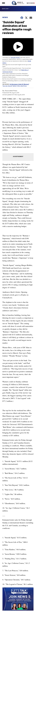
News (5, 17)
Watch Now (30, 3)
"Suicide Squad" (15, 57)
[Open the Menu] (3, 2)
